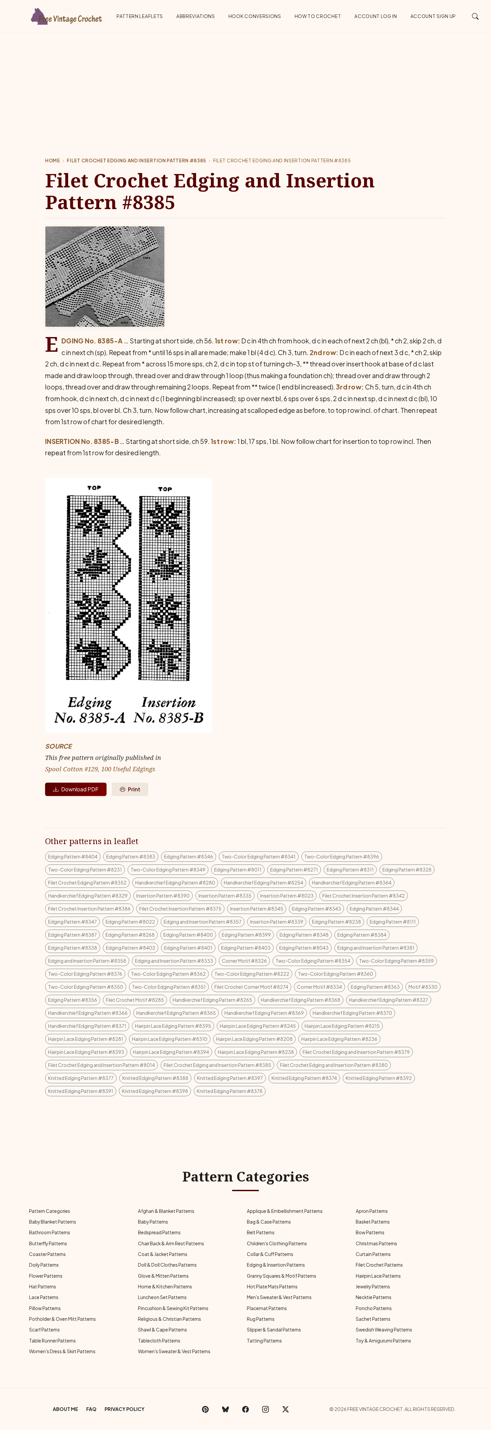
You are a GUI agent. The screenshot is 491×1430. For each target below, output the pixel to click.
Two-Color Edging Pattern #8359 (396, 961)
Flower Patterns (45, 1276)
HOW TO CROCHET (318, 16)
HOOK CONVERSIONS (254, 16)
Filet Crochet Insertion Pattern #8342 (363, 896)
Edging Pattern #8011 (238, 869)
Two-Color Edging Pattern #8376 (85, 974)
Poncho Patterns (374, 1308)
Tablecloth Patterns (159, 1340)
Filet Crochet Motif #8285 (135, 1000)
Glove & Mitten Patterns (163, 1276)
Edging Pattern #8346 (188, 856)
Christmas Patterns (376, 1243)
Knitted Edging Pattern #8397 (230, 1078)
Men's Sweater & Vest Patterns (279, 1297)
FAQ (91, 1409)
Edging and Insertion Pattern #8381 (376, 948)
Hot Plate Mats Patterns (272, 1286)
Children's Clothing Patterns (277, 1243)
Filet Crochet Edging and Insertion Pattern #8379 (356, 1052)
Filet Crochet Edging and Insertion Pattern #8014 (101, 1065)
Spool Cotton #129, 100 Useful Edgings (100, 769)
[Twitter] (285, 1409)
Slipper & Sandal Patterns (274, 1329)
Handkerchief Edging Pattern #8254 (263, 883)
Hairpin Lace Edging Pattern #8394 (171, 1052)
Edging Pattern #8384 (361, 935)
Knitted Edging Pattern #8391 (80, 1091)
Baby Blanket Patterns (52, 1222)
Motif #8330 (423, 987)
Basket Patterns (373, 1222)
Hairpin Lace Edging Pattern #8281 (85, 1039)
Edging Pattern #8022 (130, 922)
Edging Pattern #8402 (130, 948)
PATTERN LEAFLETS (140, 16)
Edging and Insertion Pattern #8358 (87, 961)
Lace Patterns (43, 1297)
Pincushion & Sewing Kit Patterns (173, 1308)
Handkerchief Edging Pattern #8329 (88, 896)
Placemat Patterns (267, 1308)
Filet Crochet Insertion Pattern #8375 (180, 909)
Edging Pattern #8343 (316, 909)
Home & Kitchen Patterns (165, 1286)
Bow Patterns (370, 1232)
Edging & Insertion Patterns (276, 1265)
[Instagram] (265, 1409)
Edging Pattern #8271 (294, 869)
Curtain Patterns (373, 1254)
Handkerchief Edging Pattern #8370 (352, 1013)
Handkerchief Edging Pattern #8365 (176, 1013)
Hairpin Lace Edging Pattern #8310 (169, 1039)
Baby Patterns (153, 1222)
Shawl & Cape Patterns (162, 1329)
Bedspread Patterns (159, 1232)
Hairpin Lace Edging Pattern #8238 (256, 1052)
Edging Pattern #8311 (350, 869)
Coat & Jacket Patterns (162, 1254)
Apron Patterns (372, 1211)
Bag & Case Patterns (269, 1222)
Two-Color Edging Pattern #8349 (168, 869)
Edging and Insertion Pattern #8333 (174, 961)
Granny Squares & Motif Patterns (281, 1276)
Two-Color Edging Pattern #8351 (169, 987)
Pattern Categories (49, 1211)
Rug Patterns (261, 1319)
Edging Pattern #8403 (246, 948)
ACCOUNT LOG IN (375, 16)
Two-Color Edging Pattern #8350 (85, 987)
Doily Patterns (44, 1265)
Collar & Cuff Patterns (270, 1254)
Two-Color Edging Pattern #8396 (341, 856)
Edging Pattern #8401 (188, 948)
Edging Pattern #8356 (72, 1000)
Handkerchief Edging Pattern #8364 (351, 883)
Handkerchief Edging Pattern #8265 (212, 1000)
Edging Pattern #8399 (246, 935)
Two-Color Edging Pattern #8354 (313, 961)
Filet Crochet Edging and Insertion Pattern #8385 (136, 160)
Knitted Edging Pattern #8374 (304, 1078)
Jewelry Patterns (373, 1286)
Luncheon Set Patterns (162, 1297)
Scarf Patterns (44, 1329)
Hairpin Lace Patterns (378, 1276)
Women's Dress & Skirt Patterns (62, 1351)
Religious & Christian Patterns (169, 1319)
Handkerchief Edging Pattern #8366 (88, 1013)
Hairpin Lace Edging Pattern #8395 (173, 1026)
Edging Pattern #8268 (130, 935)
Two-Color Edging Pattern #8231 (85, 869)
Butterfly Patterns (48, 1243)
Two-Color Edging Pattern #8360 (335, 974)
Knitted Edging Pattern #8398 (155, 1091)
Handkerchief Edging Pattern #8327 (388, 1000)
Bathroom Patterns (49, 1232)
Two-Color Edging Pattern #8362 (168, 974)
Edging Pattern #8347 (72, 922)
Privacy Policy (125, 1409)
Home (52, 160)
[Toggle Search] (475, 16)
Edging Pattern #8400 (188, 935)
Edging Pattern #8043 (304, 948)
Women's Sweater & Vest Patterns (174, 1351)
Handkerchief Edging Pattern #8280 (175, 883)
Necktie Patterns (373, 1297)
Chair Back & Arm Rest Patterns (171, 1243)
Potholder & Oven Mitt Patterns (62, 1319)
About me (65, 1409)
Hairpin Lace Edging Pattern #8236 (339, 1039)
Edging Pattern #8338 (72, 948)
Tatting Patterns (264, 1340)
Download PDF (80, 789)
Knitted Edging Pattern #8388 (155, 1078)
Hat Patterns (42, 1286)
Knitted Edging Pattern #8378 (230, 1091)
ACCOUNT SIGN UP (433, 16)
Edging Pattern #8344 (374, 909)
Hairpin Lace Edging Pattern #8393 (86, 1052)
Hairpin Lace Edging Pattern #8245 (258, 1026)
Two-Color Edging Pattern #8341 (259, 856)
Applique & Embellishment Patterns (285, 1211)
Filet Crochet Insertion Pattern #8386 (89, 909)
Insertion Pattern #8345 (256, 909)
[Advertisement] (245, 83)
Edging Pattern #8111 (393, 922)
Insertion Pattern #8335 (225, 896)
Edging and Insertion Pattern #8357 (202, 922)
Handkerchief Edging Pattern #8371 (87, 1026)
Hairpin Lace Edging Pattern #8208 (254, 1039)
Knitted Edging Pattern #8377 (81, 1078)
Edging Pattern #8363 (375, 987)
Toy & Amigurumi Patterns (383, 1340)
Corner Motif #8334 (319, 987)
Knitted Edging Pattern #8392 (379, 1078)
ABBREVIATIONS (195, 16)
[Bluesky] (225, 1409)
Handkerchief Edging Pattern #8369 (264, 1013)
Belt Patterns (261, 1232)
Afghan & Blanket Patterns (166, 1211)
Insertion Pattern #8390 (163, 896)
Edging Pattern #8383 (130, 856)
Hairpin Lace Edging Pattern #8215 (342, 1026)
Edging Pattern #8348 (304, 935)
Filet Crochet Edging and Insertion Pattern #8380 (334, 1065)
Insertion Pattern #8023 (287, 896)
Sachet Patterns (373, 1319)
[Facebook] (245, 1409)
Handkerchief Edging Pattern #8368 (300, 1000)
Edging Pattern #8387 (72, 935)
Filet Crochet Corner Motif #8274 (251, 987)
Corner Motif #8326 (244, 961)
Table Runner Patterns (52, 1340)
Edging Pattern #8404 (73, 856)
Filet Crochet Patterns (379, 1265)
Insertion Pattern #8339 (276, 922)
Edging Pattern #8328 (407, 869)
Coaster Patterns (47, 1254)
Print (134, 789)
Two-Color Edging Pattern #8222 (251, 974)
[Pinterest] (205, 1409)
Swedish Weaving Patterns (384, 1329)
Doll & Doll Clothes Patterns (167, 1265)
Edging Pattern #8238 (336, 922)
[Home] (67, 15)
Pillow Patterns (45, 1308)
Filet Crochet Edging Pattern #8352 (87, 883)
